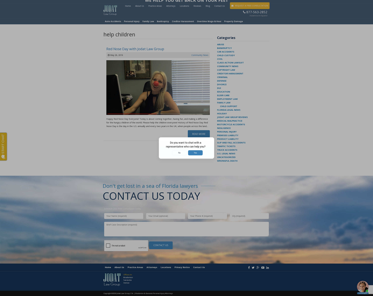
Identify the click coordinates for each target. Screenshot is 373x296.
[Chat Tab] (186, 148)
